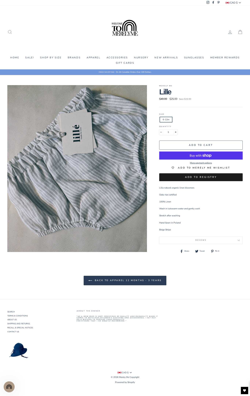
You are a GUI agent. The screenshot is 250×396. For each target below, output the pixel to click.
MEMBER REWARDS (225, 57)
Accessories (117, 57)
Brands (74, 57)
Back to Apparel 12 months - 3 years (128, 280)
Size (162, 114)
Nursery (141, 57)
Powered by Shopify (125, 382)
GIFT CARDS (125, 63)
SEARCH (11, 312)
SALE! (29, 57)
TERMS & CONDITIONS (17, 316)
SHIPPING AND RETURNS (18, 323)
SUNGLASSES (194, 57)
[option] (125, 72)
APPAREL (93, 57)
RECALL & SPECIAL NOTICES (20, 327)
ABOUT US (12, 319)
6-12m (166, 119)
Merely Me (165, 86)
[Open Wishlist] (244, 390)
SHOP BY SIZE (50, 57)
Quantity (165, 127)
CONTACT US (13, 331)
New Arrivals (166, 57)
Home (14, 57)
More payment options (201, 163)
